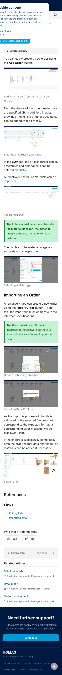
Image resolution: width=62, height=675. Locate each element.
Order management (16, 596)
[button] (17, 553)
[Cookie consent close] (46, 5)
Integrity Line (36, 669)
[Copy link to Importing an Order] (45, 295)
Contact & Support (11, 663)
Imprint (26, 663)
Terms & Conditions (43, 663)
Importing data (18, 518)
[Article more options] (55, 24)
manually (20, 170)
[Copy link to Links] (19, 505)
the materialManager (20, 228)
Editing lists (16, 513)
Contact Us (31, 637)
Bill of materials (13, 571)
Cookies (23, 669)
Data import (11, 584)
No (32, 538)
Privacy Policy (9, 669)
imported (10, 181)
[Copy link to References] (31, 495)
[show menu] (56, 5)
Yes (15, 538)
